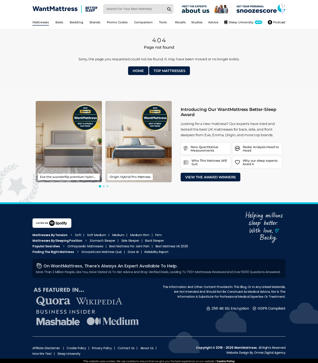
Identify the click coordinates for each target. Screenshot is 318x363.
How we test (42, 354)
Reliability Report (156, 252)
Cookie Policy (76, 348)
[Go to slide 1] (100, 186)
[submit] (169, 8)
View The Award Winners (210, 177)
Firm (158, 235)
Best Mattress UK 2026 (172, 246)
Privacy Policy (102, 348)
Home (138, 71)
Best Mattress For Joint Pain (129, 246)
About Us (146, 348)
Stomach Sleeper (102, 240)
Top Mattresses (169, 71)
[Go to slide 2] (104, 186)
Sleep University (69, 354)
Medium (118, 235)
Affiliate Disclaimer (46, 348)
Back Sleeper (154, 240)
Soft (78, 235)
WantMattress (245, 347)
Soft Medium (96, 235)
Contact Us (126, 348)
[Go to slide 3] (107, 186)
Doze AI (133, 252)
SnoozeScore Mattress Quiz (102, 252)
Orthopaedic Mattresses (85, 246)
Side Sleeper (130, 240)
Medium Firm (139, 235)
